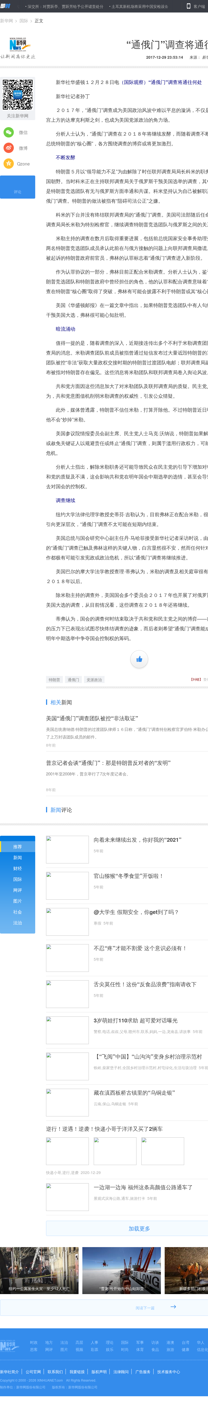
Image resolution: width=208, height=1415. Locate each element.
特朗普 (54, 679)
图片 (17, 901)
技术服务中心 (168, 1371)
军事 (140, 1342)
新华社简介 (9, 1371)
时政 (34, 1342)
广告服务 (143, 1371)
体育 (140, 1349)
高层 (79, 1342)
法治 (17, 922)
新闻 (17, 857)
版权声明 (99, 1371)
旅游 (170, 1349)
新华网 (6, 20)
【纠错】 (196, 679)
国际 (24, 20)
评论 (17, 191)
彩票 (94, 1349)
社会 (17, 912)
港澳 (170, 1342)
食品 (155, 1349)
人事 (94, 1342)
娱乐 (109, 1349)
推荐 (17, 846)
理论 (109, 1342)
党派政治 (94, 679)
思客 (34, 1349)
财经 (17, 868)
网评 (17, 890)
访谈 (155, 1342)
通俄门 (73, 679)
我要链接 (77, 1371)
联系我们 (55, 1371)
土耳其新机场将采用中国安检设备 (119, 6)
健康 (185, 1349)
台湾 (185, 1342)
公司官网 (33, 1371)
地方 (49, 1342)
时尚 (125, 1349)
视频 (79, 1349)
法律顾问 (121, 1371)
